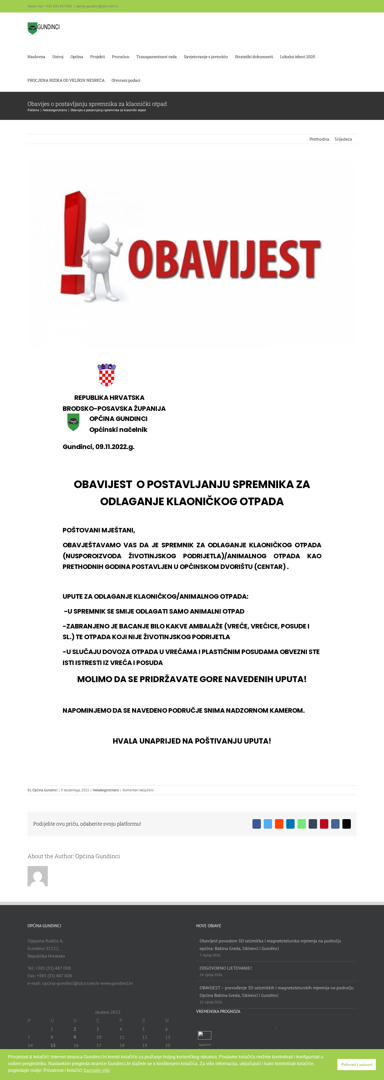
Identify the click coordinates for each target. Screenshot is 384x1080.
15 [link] (53, 1045)
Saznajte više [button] (96, 1070)
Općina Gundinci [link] (44, 790)
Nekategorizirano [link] (106, 790)
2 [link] (75, 1029)
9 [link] (75, 1037)
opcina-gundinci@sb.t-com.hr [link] (97, 6)
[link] (44, 28)
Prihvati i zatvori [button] (356, 1064)
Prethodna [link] (319, 139)
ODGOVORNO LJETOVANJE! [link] (226, 968)
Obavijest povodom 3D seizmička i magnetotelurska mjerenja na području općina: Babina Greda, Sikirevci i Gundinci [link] (270, 944)
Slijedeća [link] (343, 139)
